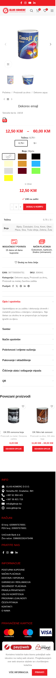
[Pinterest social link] (21, 286)
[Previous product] (4, 99)
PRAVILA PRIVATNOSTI (13, 590)
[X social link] (17, 286)
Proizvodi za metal (11, 281)
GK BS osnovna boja (13, 432)
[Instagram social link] (25, 2)
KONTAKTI (7, 606)
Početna (6, 92)
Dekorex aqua (40, 92)
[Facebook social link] (21, 2)
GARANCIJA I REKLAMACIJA (16, 582)
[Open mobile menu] (52, 10)
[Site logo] (14, 10)
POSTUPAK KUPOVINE (13, 570)
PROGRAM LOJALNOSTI (14, 598)
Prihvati (39, 672)
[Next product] (12, 99)
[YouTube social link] (29, 2)
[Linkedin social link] (34, 2)
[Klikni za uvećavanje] (8, 64)
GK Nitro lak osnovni (42, 432)
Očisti (29, 184)
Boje (24, 151)
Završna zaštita (29, 281)
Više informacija (19, 672)
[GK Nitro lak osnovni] (42, 415)
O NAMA (6, 610)
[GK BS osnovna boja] (13, 415)
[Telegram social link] (29, 286)
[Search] (31, 10)
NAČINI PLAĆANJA (11, 574)
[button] (5, 44)
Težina (24, 137)
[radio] (21, 143)
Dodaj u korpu (34, 207)
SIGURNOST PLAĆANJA (14, 586)
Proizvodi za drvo (22, 92)
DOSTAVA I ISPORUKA (13, 578)
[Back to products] (8, 99)
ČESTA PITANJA (10, 602)
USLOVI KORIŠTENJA (13, 594)
